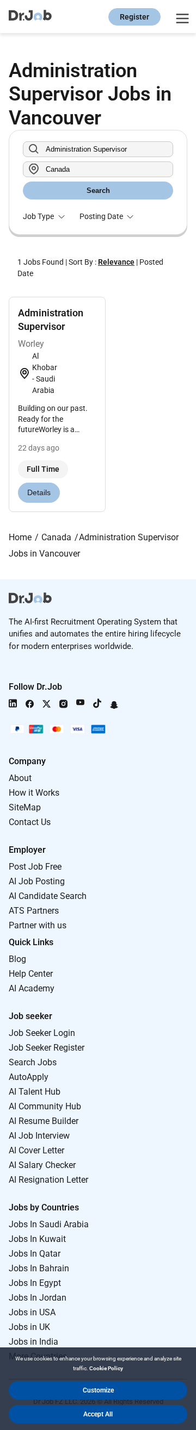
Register (134, 17)
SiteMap (25, 807)
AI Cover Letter (36, 1150)
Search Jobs (33, 1062)
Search (98, 190)
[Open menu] (180, 16)
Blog (17, 959)
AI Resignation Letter (48, 1180)
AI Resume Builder (43, 1121)
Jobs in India (33, 1342)
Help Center (31, 974)
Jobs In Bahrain (39, 1268)
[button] (98, 1390)
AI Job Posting (37, 881)
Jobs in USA (32, 1312)
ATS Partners (34, 911)
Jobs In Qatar (34, 1253)
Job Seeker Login (42, 1033)
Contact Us (30, 822)
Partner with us (37, 925)
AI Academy (31, 988)
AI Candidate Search (48, 896)
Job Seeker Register (46, 1047)
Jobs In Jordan (37, 1297)
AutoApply (28, 1077)
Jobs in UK (29, 1327)
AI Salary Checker (42, 1165)
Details (39, 492)
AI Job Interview (39, 1136)
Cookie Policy (106, 1368)
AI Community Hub (45, 1106)
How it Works (34, 793)
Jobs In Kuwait (37, 1239)
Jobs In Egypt (35, 1283)
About (20, 778)
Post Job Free (35, 866)
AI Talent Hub (34, 1091)
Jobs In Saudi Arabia (49, 1224)
